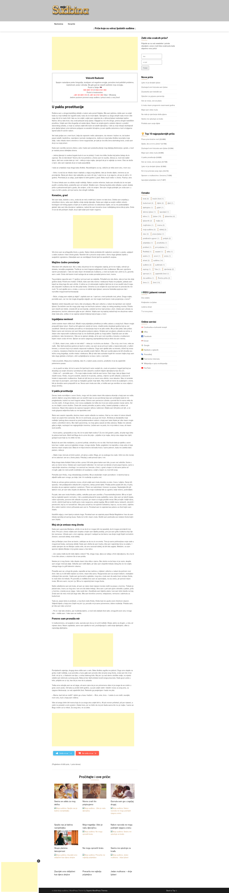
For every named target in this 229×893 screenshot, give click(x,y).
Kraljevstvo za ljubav (149, 302)
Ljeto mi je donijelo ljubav (150, 82)
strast (146, 260)
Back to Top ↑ (171, 890)
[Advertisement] (95, 53)
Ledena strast (146, 307)
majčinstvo (148, 225)
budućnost (148, 203)
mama (161, 225)
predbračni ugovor (151, 238)
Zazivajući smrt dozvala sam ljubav (154, 87)
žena (146, 282)
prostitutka (162, 243)
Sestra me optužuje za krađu (152, 119)
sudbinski (160, 265)
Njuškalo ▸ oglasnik (151, 350)
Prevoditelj (148, 354)
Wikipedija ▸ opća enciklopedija (155, 363)
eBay (146, 332)
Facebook (147, 336)
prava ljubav (158, 234)
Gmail (146, 341)
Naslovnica (58, 24)
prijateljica (148, 243)
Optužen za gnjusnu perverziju (152, 96)
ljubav (157, 216)
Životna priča (164, 278)
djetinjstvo (148, 207)
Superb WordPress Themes (96, 890)
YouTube (147, 368)
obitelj (162, 229)
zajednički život (162, 273)
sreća (167, 256)
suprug (147, 269)
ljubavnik (147, 220)
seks (170, 251)
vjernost (147, 273)
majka (159, 220)
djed (170, 203)
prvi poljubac (161, 247)
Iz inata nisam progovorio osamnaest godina (158, 105)
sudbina (158, 260)
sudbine (147, 265)
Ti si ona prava (147, 311)
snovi (157, 256)
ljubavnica (170, 216)
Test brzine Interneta (152, 359)
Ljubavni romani (157, 292)
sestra (146, 256)
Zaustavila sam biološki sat (151, 91)
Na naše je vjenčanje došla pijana (154, 114)
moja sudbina (149, 229)
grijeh (160, 207)
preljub (167, 238)
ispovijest (164, 212)
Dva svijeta (145, 298)
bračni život (158, 198)
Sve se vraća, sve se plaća (151, 100)
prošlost (147, 247)
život (156, 282)
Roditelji (147, 251)
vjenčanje (169, 269)
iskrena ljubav (149, 212)
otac (146, 234)
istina (146, 216)
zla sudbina (148, 278)
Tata (157, 269)
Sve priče (71, 24)
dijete (160, 203)
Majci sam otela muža (149, 110)
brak (146, 198)
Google (146, 345)
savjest (159, 251)
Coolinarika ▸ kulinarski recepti (155, 327)
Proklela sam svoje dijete (150, 123)
